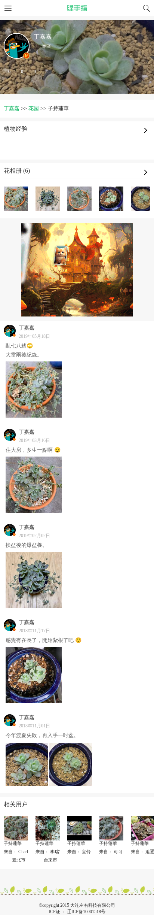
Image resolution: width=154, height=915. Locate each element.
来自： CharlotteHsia (23, 851)
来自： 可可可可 (115, 851)
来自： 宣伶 (79, 851)
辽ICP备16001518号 (86, 911)
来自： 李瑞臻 (50, 851)
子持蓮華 (13, 843)
